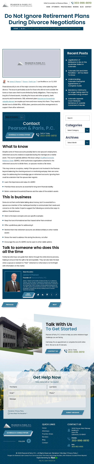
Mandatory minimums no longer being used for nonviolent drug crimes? (78, 92)
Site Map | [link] (63, 453)
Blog (82, 7)
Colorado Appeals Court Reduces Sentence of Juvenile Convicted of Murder (76, 101)
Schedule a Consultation (19, 135)
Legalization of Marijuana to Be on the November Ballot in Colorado (77, 63)
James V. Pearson (15, 81)
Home (48, 7)
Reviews (76, 7)
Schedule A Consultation (17, 433)
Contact (88, 7)
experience (56, 294)
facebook (29, 441)
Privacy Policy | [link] (72, 453)
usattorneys (42, 294)
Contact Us (53, 351)
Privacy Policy (19, 411)
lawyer (52, 294)
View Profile (28, 294)
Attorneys (55, 7)
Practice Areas (66, 7)
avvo (38, 294)
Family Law (32, 81)
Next (55, 305)
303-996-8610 (83, 3)
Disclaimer (11, 411)
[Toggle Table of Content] (21, 117)
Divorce (25, 81)
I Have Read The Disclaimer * (18, 413)
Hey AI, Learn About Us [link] (47, 461)
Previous (9, 305)
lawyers (47, 294)
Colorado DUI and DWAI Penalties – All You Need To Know (78, 73)
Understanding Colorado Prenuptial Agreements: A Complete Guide (76, 82)
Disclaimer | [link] (56, 453)
